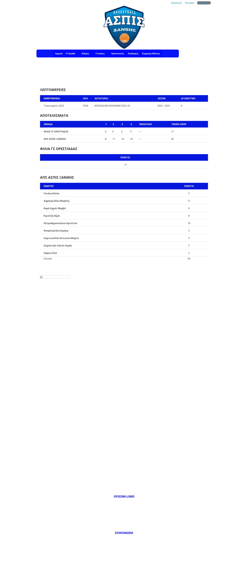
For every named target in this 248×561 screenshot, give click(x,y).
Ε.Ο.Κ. (124, 507)
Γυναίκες (100, 53)
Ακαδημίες (133, 53)
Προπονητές (117, 53)
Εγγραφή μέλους (151, 53)
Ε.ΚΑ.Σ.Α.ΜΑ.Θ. (124, 519)
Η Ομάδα (70, 53)
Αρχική (59, 53)
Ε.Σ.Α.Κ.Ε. (124, 513)
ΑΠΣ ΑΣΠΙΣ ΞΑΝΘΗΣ (55, 139)
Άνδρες (85, 53)
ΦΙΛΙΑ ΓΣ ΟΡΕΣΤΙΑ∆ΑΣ (56, 131)
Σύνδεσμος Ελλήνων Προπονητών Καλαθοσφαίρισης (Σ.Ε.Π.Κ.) (124, 526)
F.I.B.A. (124, 500)
